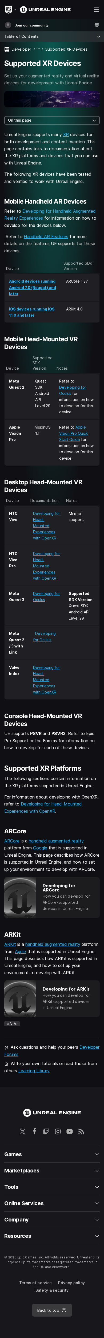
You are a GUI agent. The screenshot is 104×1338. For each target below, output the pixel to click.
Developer (21, 49)
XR (66, 134)
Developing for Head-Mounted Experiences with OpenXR (46, 525)
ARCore (11, 841)
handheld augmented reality (56, 841)
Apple (20, 951)
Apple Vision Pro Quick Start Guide (73, 433)
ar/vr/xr (12, 1024)
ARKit (10, 944)
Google (40, 847)
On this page (19, 120)
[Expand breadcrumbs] (38, 49)
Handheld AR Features (46, 236)
